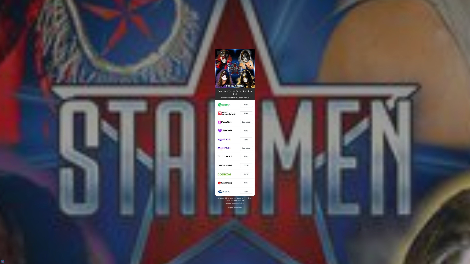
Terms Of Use (239, 200)
